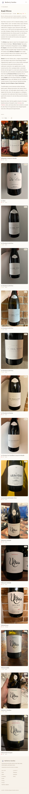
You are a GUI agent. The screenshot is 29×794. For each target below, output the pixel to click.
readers (16, 767)
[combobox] (5, 118)
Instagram (15, 774)
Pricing (3, 780)
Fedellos (3, 105)
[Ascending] (11, 118)
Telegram (15, 772)
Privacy (3, 782)
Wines (3, 774)
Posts (3, 772)
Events (3, 778)
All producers (5, 6)
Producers (4, 776)
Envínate (20, 103)
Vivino (14, 776)
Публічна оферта (5, 784)
